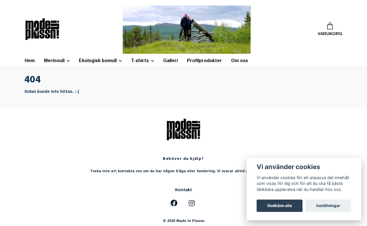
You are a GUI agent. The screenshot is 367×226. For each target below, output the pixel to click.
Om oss (239, 60)
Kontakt (183, 189)
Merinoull (54, 60)
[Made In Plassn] (42, 29)
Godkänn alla (279, 205)
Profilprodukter (204, 60)
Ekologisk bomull (98, 60)
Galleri (170, 60)
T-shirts (140, 60)
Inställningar (328, 205)
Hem (30, 60)
